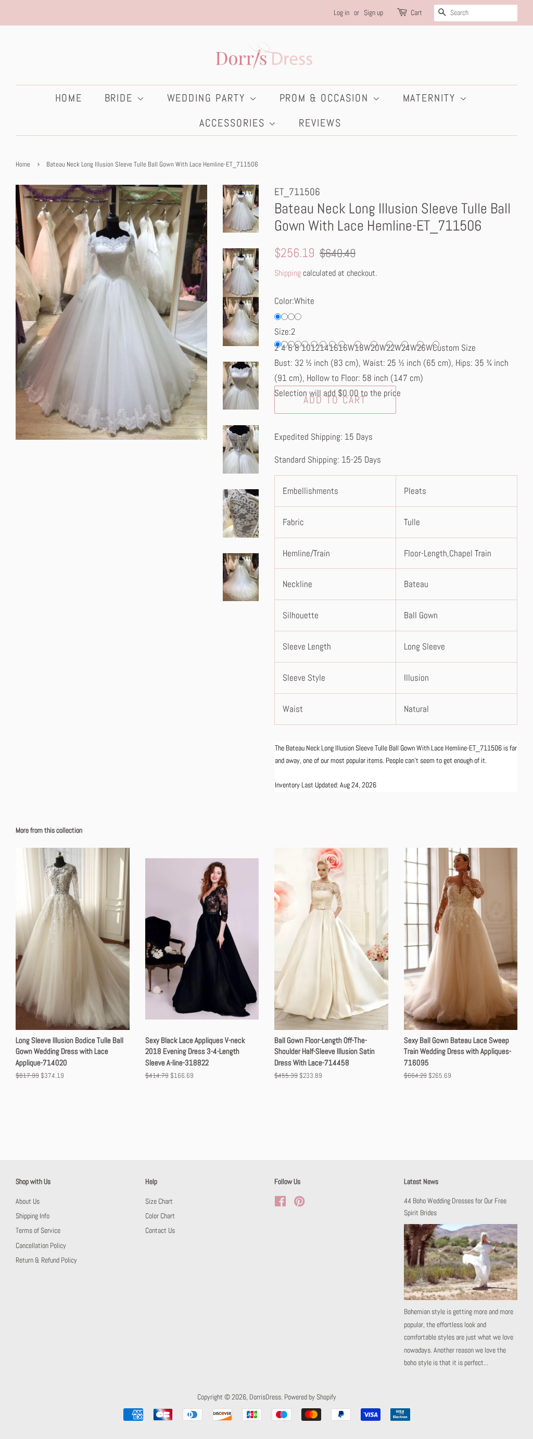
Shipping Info (32, 1215)
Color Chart (160, 1215)
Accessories (234, 123)
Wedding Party (208, 98)
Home (69, 98)
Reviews (320, 123)
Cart (416, 12)
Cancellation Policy (41, 1245)
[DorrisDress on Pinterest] (299, 1203)
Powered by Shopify (310, 1397)
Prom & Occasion (326, 98)
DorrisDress (265, 1397)
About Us (28, 1201)
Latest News (421, 1181)
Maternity (431, 98)
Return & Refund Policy (46, 1260)
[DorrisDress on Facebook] (280, 1203)
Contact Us (160, 1230)
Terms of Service (38, 1230)
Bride (121, 98)
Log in (341, 12)
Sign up (373, 12)
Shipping (287, 273)
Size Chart (159, 1201)
